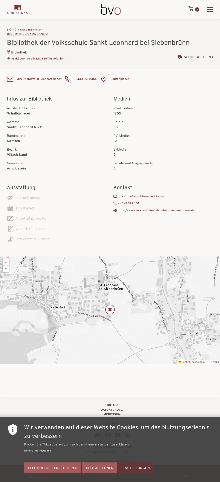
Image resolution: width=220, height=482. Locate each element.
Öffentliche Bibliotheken (28, 30)
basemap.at (198, 362)
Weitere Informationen (37, 451)
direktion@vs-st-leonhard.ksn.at (39, 79)
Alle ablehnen (100, 468)
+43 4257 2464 (86, 79)
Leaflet (185, 362)
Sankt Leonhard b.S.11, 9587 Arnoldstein (38, 58)
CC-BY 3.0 (213, 362)
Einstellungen (135, 468)
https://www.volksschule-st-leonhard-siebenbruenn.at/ (156, 210)
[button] (110, 310)
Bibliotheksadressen (27, 34)
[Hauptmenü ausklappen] (210, 9)
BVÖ (9, 30)
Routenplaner (119, 79)
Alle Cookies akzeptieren (53, 468)
